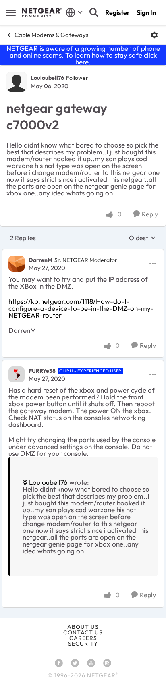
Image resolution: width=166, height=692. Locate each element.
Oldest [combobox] (142, 238)
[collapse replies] (83, 253)
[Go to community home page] (42, 13)
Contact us (83, 632)
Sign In (146, 12)
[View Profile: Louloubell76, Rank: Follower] (16, 82)
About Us (83, 626)
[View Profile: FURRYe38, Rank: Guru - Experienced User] (16, 374)
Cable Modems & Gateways (51, 35)
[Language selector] (74, 12)
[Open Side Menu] (11, 12)
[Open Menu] (154, 35)
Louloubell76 (47, 78)
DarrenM (40, 260)
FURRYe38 (42, 371)
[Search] (94, 12)
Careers (83, 638)
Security (83, 643)
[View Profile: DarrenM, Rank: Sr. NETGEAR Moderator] (16, 264)
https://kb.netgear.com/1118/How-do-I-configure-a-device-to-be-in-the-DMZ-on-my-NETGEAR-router (81, 308)
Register (117, 12)
